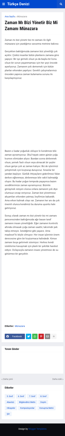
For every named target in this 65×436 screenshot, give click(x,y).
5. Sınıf (10, 396)
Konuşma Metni (46, 408)
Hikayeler (11, 408)
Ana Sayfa (10, 16)
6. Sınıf (21, 396)
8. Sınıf (43, 396)
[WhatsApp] (35, 336)
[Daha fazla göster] (53, 336)
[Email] (47, 336)
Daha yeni (8, 379)
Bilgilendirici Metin (27, 402)
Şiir (8, 414)
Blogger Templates (37, 429)
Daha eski (57, 379)
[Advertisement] (32, 116)
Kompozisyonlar (27, 408)
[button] (3, 4)
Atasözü (10, 402)
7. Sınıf (32, 396)
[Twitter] (28, 336)
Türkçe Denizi (18, 4)
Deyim (43, 402)
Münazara (22, 16)
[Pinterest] (41, 336)
